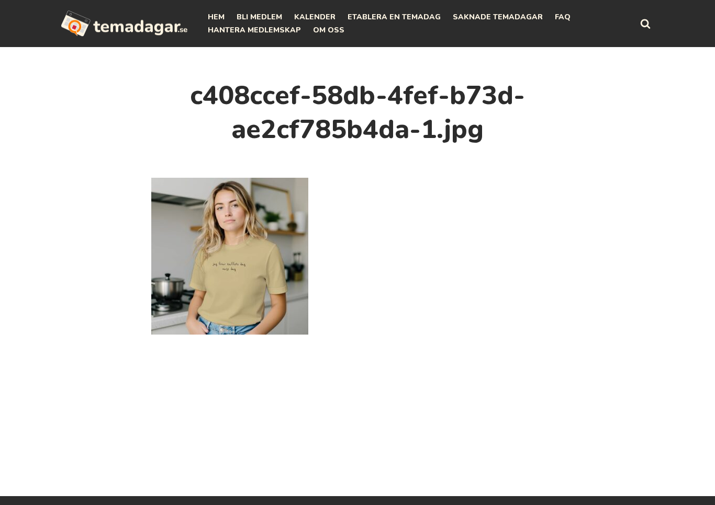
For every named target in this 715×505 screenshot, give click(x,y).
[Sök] (645, 23)
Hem (216, 17)
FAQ (563, 17)
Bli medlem (259, 17)
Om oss (328, 30)
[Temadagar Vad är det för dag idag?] (124, 23)
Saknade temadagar (498, 17)
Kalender (315, 17)
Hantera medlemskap (254, 30)
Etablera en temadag (394, 17)
